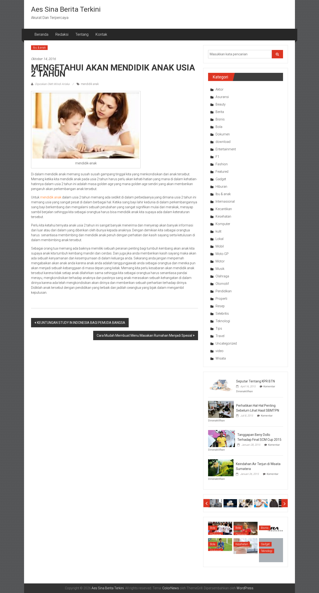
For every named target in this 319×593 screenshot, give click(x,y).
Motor (220, 261)
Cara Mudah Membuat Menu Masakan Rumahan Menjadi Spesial (144, 335)
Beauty (221, 104)
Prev (206, 503)
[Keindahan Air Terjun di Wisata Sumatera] (221, 467)
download (223, 142)
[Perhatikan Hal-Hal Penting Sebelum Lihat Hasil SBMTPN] (221, 409)
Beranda (41, 34)
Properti (221, 298)
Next (284, 503)
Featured (222, 171)
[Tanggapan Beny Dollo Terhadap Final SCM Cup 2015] (221, 438)
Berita (220, 112)
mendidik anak (90, 84)
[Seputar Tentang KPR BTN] (221, 385)
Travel (220, 336)
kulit (218, 231)
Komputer (223, 224)
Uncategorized (226, 343)
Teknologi (223, 321)
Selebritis (222, 313)
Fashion (222, 164)
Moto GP (222, 254)
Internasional (225, 201)
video (219, 351)
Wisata (221, 358)
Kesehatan (223, 216)
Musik (220, 269)
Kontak (101, 34)
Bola (219, 127)
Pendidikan (224, 291)
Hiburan (221, 186)
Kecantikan (224, 209)
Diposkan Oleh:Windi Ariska (52, 84)
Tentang (82, 34)
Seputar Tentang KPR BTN (255, 381)
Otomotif (222, 284)
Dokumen (223, 134)
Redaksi (61, 34)
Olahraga (222, 276)
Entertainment (226, 149)
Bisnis (220, 119)
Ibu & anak (39, 47)
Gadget (221, 179)
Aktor (219, 89)
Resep (220, 306)
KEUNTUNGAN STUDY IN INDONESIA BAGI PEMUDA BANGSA (81, 323)
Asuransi (222, 97)
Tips (219, 328)
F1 (217, 157)
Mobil (220, 246)
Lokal (219, 239)
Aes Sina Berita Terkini (66, 9)
